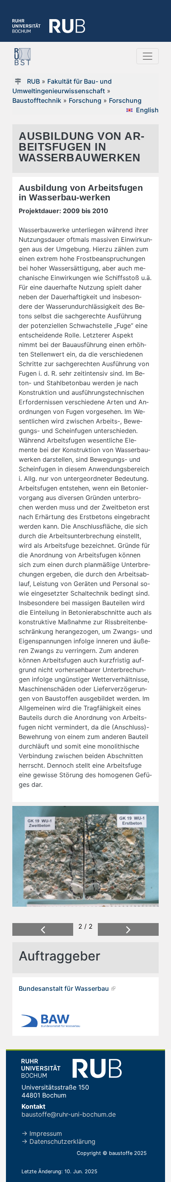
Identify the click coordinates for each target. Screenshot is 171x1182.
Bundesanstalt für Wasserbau (64, 988)
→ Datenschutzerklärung (58, 1141)
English (147, 110)
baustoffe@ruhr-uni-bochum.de (68, 1114)
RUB (33, 81)
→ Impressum (41, 1133)
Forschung (85, 100)
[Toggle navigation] (147, 56)
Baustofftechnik (36, 100)
